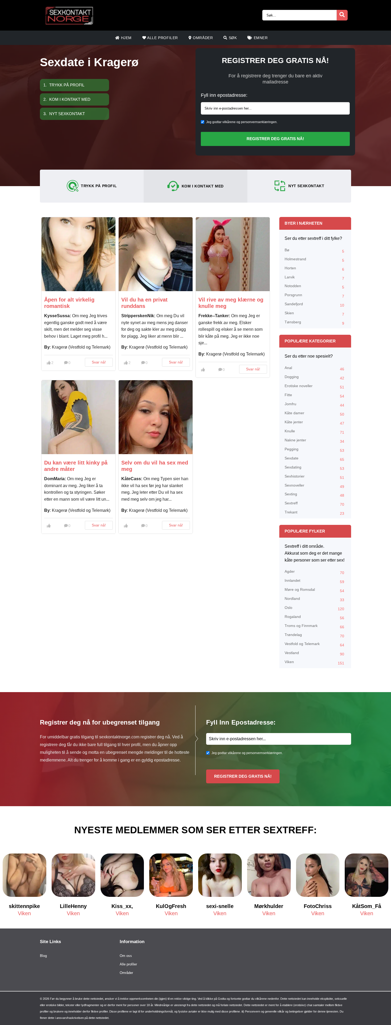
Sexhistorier (314, 477)
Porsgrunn (314, 295)
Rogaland (314, 617)
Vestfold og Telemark (314, 644)
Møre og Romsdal (314, 590)
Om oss (126, 956)
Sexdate (314, 459)
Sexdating (314, 468)
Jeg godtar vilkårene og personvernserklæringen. (241, 122)
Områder (202, 38)
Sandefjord (314, 304)
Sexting (314, 494)
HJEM (126, 38)
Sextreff (314, 504)
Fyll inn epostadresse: (224, 95)
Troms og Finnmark (314, 626)
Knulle (314, 431)
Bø (314, 250)
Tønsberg (314, 322)
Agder (314, 572)
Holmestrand (314, 259)
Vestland (314, 653)
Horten (314, 268)
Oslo (314, 608)
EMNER (260, 38)
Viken (314, 662)
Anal (314, 368)
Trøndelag (314, 635)
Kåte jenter (314, 422)
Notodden (314, 286)
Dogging (314, 377)
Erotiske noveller (314, 386)
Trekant (314, 513)
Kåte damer (314, 413)
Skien (314, 313)
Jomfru (314, 404)
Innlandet (314, 581)
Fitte (314, 395)
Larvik (314, 278)
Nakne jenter (314, 441)
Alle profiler (162, 38)
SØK (232, 38)
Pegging (314, 450)
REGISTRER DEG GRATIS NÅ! (275, 138)
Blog (43, 956)
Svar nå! (99, 362)
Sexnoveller (314, 486)
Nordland (314, 599)
